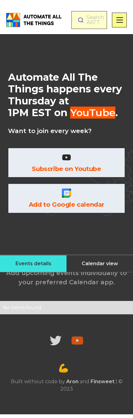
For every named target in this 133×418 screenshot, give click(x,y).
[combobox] (89, 20)
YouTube (92, 113)
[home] (34, 20)
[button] (119, 20)
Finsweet (102, 381)
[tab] (33, 263)
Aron (72, 381)
